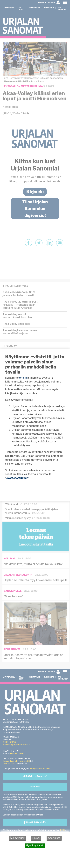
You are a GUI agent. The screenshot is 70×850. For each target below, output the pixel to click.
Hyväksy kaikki (35, 845)
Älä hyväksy (17, 838)
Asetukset (54, 838)
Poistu (36, 838)
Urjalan (23, 377)
